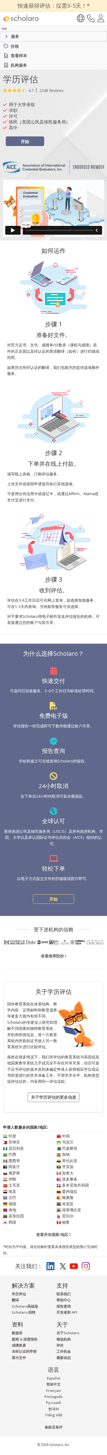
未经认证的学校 (24, 1351)
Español (53, 1378)
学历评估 (19, 1293)
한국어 (53, 1408)
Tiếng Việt (53, 1414)
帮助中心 (64, 1299)
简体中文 (53, 1384)
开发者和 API (67, 1312)
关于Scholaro (68, 1332)
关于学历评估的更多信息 (53, 1097)
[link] (33, 90)
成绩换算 (19, 1345)
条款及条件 (54, 1427)
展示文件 (19, 1357)
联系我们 (64, 1293)
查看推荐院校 (52, 955)
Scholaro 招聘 (23, 1312)
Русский (53, 1402)
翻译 (15, 1299)
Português (53, 1396)
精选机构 (64, 1339)
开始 (25, 141)
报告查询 (64, 1306)
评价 (60, 1345)
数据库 (17, 1332)
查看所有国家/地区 (52, 1234)
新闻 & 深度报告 (25, 1339)
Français (53, 1390)
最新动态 (64, 1357)
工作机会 (64, 1351)
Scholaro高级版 (25, 1306)
